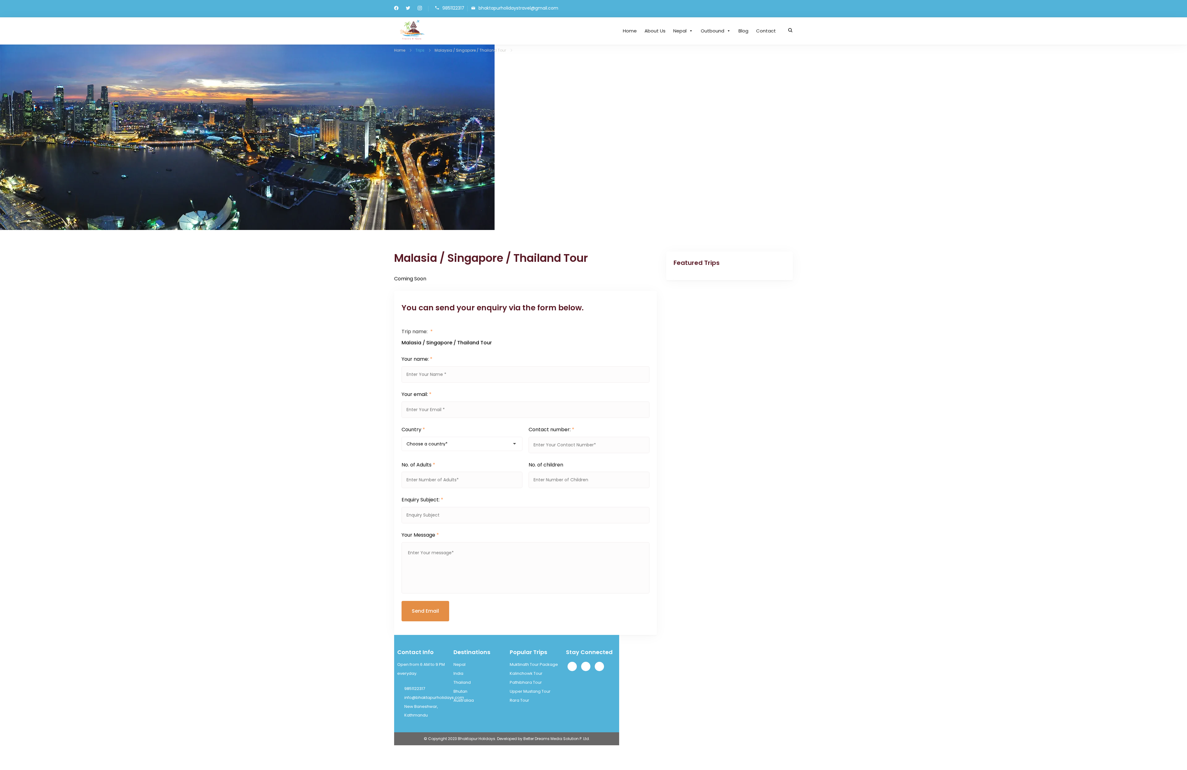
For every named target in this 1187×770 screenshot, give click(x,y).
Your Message (420, 534)
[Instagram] (585, 666)
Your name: (417, 359)
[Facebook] (572, 666)
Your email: (417, 394)
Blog (743, 31)
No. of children (546, 464)
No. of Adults (418, 464)
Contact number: (551, 429)
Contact (766, 31)
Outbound (712, 31)
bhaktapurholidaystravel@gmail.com (518, 8)
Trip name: (417, 331)
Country (413, 429)
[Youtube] (599, 666)
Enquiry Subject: (422, 499)
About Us (655, 31)
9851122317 (453, 8)
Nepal (680, 31)
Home (630, 31)
